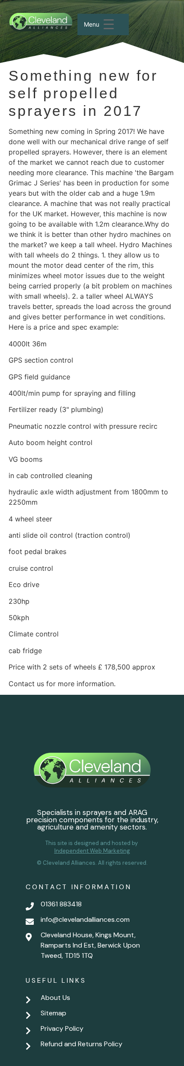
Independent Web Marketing (92, 850)
